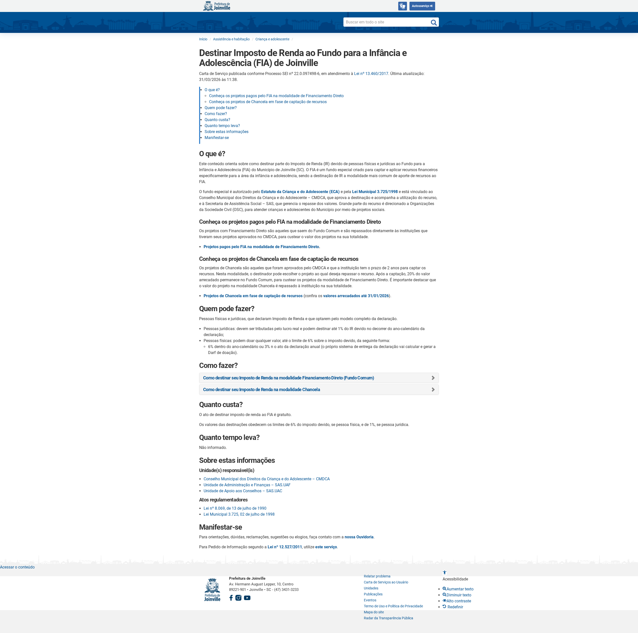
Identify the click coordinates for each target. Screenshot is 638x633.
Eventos (370, 600)
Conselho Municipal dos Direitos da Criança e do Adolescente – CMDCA (267, 479)
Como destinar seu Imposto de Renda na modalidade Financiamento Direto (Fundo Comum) (288, 377)
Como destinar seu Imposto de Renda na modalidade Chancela (261, 389)
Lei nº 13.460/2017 (371, 73)
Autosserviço (421, 6)
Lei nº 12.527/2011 (285, 547)
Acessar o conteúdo (17, 567)
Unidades (371, 588)
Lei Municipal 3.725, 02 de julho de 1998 (239, 514)
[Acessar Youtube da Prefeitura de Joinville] (247, 597)
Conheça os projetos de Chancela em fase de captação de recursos (268, 101)
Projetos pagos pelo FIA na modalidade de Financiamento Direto (261, 246)
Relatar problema (377, 576)
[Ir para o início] (216, 5)
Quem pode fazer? (221, 107)
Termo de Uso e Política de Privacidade (393, 606)
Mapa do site (374, 612)
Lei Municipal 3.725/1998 (375, 191)
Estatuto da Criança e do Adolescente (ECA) (300, 191)
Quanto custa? (217, 119)
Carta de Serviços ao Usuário (386, 582)
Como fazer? (216, 113)
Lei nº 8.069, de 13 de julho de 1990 (235, 508)
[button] (445, 573)
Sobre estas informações (226, 131)
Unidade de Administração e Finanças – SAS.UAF (247, 485)
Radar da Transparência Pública (388, 618)
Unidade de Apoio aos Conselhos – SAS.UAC (243, 491)
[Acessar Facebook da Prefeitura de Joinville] (231, 597)
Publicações (373, 594)
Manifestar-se (217, 137)
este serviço (326, 547)
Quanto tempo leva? (222, 125)
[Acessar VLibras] (402, 6)
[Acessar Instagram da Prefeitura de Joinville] (238, 597)
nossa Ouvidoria (359, 537)
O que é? (212, 89)
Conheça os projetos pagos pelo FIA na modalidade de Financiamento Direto (276, 95)
